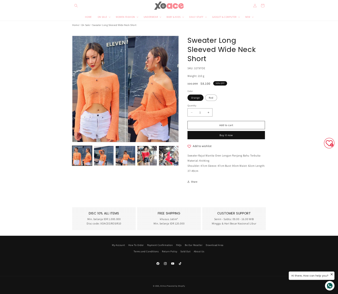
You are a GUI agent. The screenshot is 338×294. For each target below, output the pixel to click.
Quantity (191, 105)
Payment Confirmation (160, 245)
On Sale (85, 25)
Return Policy (169, 251)
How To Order (136, 245)
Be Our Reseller (193, 245)
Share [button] (194, 181)
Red (211, 97)
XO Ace (163, 286)
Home (75, 25)
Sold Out (185, 251)
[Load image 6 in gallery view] (169, 156)
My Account (118, 245)
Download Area (214, 245)
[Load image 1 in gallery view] (82, 156)
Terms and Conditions (146, 251)
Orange (195, 97)
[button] (76, 6)
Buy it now (226, 135)
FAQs (178, 245)
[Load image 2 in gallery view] (104, 156)
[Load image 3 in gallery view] (125, 156)
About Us (199, 251)
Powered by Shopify (176, 286)
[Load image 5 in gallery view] (147, 156)
